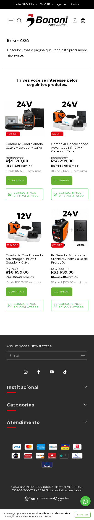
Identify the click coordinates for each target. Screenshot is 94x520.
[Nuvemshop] (55, 500)
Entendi (82, 515)
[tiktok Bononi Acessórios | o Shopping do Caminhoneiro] (65, 372)
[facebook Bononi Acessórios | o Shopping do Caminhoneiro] (39, 372)
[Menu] (11, 21)
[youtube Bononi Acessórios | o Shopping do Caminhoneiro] (52, 372)
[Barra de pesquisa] (19, 21)
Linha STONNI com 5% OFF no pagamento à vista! (47, 4)
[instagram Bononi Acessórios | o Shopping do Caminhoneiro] (26, 372)
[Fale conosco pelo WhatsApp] (85, 501)
